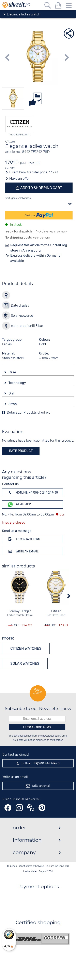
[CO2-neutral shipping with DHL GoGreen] (41, 939)
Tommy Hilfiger (20, 611)
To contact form (27, 539)
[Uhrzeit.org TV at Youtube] (30, 807)
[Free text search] (47, 6)
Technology (18, 383)
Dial (12, 393)
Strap (13, 404)
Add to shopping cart (40, 188)
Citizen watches (25, 648)
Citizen (56, 611)
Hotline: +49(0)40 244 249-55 (36, 492)
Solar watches (24, 663)
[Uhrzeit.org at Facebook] (7, 807)
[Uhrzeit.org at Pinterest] (41, 807)
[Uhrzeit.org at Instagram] (19, 807)
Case (13, 372)
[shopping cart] (58, 6)
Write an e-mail (27, 551)
